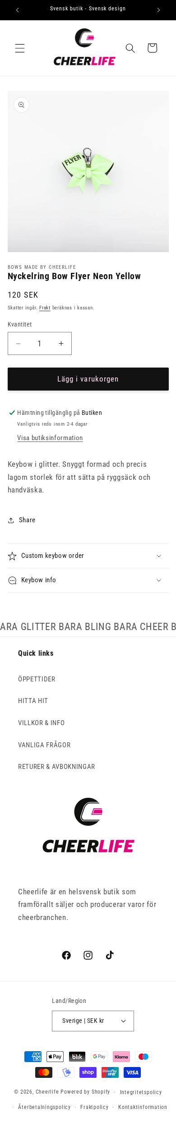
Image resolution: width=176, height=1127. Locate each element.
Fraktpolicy (94, 1107)
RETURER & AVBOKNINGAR (56, 767)
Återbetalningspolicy (44, 1107)
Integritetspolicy (141, 1092)
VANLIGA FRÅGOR (44, 745)
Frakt (45, 308)
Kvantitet (20, 324)
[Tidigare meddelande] (18, 10)
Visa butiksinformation (50, 438)
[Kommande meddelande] (159, 10)
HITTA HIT (33, 701)
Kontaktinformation (142, 1107)
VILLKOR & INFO (41, 723)
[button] (20, 48)
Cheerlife (47, 1092)
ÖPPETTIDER (37, 679)
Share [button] (27, 520)
